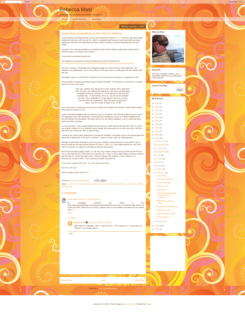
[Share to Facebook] (102, 180)
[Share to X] (100, 180)
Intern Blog (97, 19)
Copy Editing (162, 176)
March (160, 169)
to (126, 184)
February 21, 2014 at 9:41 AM (89, 199)
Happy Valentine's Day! (166, 213)
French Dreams (163, 217)
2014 (157, 138)
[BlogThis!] (98, 180)
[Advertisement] (168, 253)
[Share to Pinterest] (105, 180)
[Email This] (95, 180)
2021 (157, 114)
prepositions (119, 184)
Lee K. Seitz (72, 199)
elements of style (76, 184)
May (159, 162)
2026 (157, 103)
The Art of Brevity (163, 183)
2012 (157, 229)
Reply (70, 213)
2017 (157, 128)
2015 (157, 135)
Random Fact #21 (164, 210)
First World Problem (165, 179)
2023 (157, 107)
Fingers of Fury (163, 186)
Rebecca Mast (75, 9)
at (68, 184)
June (159, 159)
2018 (157, 124)
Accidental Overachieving (167, 206)
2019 (157, 121)
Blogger (148, 304)
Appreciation (162, 190)
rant (119, 38)
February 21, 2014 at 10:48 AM (100, 222)
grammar (87, 184)
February (161, 173)
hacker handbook (108, 184)
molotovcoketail (130, 304)
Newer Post (67, 280)
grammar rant (96, 184)
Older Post (139, 280)
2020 (157, 117)
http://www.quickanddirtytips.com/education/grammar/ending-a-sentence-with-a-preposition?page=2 (98, 63)
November (161, 145)
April (159, 166)
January (160, 221)
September (162, 152)
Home (64, 19)
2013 (157, 226)
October (160, 148)
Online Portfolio (80, 19)
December (161, 141)
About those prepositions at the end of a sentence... (167, 195)
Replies (73, 218)
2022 (157, 110)
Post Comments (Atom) (108, 288)
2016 (157, 131)
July (159, 155)
